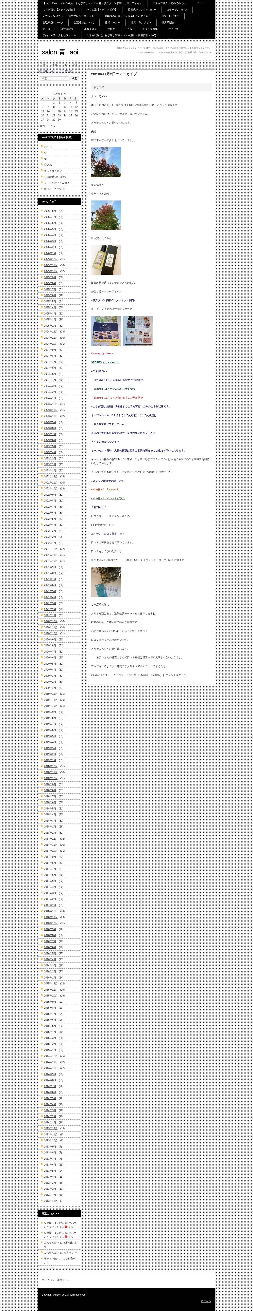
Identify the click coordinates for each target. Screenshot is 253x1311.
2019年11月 (51, 699)
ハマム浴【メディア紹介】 (102, 9)
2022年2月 (50, 536)
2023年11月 (51, 410)
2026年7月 (50, 217)
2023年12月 (51, 404)
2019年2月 (50, 754)
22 (53, 115)
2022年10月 (51, 488)
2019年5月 (50, 736)
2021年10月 (51, 561)
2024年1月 (50, 398)
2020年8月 (50, 645)
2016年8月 (50, 935)
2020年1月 (50, 687)
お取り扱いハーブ (53, 22)
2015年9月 (50, 1001)
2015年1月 (50, 1050)
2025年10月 (51, 271)
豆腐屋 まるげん (54, 1222)
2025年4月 (50, 307)
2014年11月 (51, 1062)
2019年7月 (50, 724)
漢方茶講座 (90, 29)
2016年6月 (50, 947)
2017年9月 (50, 856)
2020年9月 (50, 639)
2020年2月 (50, 681)
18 (70, 111)
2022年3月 (50, 530)
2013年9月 (50, 1146)
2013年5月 (50, 1170)
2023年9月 (50, 422)
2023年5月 (50, 446)
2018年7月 (50, 796)
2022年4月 (50, 524)
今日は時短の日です (55, 176)
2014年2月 (50, 1116)
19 (76, 111)
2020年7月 (50, 651)
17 (65, 111)
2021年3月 (50, 603)
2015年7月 (50, 1013)
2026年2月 (50, 247)
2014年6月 (50, 1092)
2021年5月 (50, 591)
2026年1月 (50, 253)
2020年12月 (51, 621)
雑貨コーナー (112, 22)
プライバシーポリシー (54, 1280)
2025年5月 (50, 301)
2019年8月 (50, 717)
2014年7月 (50, 1086)
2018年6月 (50, 802)
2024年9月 (50, 349)
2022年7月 (50, 506)
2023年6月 (50, 440)
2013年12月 (51, 1128)
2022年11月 (51, 482)
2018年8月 (50, 790)
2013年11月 (51, 1134)
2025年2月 (50, 319)
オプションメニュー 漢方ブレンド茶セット (68, 16)
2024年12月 (51, 331)
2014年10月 (51, 1068)
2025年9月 (50, 277)
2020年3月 (50, 675)
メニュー (201, 3)
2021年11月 (51, 555)
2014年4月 (50, 1104)
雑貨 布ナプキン (141, 22)
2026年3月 (50, 241)
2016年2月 (50, 971)
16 (59, 111)
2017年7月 (50, 868)
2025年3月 (50, 313)
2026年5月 (50, 229)
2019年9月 (50, 712)
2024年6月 (50, 367)
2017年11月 (51, 844)
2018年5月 (50, 808)
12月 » (51, 125)
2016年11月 (51, 917)
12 (76, 106)
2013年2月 (50, 1188)
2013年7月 (50, 1158)
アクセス (173, 29)
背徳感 (48, 164)
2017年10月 (51, 850)
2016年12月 (51, 911)
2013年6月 (50, 1164)
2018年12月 (51, 766)
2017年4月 (50, 886)
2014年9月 (50, 1074)
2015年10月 (51, 995)
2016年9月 (50, 929)
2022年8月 (50, 500)
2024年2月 (50, 391)
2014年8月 (50, 1080)
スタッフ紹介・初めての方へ (169, 3)
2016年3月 (50, 965)
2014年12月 (51, 1055)
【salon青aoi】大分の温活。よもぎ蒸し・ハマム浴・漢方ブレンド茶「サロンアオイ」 (92, 3)
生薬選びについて (84, 22)
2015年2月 (50, 1043)
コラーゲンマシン (177, 9)
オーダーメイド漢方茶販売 (58, 29)
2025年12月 (51, 259)
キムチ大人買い (53, 170)
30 (59, 119)
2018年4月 (50, 814)
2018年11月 (51, 772)
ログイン (206, 1301)
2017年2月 (50, 899)
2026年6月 (50, 222)
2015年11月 (51, 989)
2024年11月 (51, 337)
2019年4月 (50, 742)
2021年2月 (50, 609)
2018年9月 (50, 784)
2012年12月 (51, 1200)
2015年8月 (50, 1007)
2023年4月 (50, 452)
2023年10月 (51, 416)
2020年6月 (50, 657)
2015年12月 (51, 983)
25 (70, 115)
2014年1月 (50, 1122)
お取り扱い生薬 (170, 16)
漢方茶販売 (168, 22)
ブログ (111, 29)
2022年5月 (50, 518)
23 (59, 115)
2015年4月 (50, 1031)
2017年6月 (50, 874)
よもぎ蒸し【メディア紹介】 (59, 9)
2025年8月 (50, 283)
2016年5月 (50, 953)
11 (70, 106)
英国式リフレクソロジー (142, 9)
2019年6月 (50, 730)
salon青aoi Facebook (105, 489)
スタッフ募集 (150, 29)
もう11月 (99, 87)
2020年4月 (50, 669)
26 (76, 115)
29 (53, 119)
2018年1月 (50, 832)
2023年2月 (50, 464)
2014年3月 (50, 1110)
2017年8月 (50, 862)
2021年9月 (50, 567)
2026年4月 (50, 235)
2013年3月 (50, 1182)
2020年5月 (50, 663)
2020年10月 (51, 633)
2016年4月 (50, 959)
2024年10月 (51, 343)
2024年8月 (50, 355)
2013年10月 (51, 1140)
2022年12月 (51, 476)
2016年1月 (50, 977)
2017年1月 (50, 905)
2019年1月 (50, 760)
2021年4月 (50, 597)
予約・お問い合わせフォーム (59, 35)
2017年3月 (50, 893)
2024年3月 (50, 386)
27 (42, 119)
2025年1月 (50, 325)
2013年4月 (50, 1176)
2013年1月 (50, 1194)
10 (65, 106)
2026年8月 (50, 210)
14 (48, 111)
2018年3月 (50, 820)
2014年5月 (50, 1098)
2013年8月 (50, 1152)
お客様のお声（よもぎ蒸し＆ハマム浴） (128, 16)
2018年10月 (51, 778)
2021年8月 (50, 573)
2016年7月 (50, 941)
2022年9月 (50, 494)
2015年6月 (50, 1019)
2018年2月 (50, 826)
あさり (48, 146)
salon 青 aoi (53, 59)
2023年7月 (50, 434)
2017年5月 (50, 881)
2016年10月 (51, 923)
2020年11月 (51, 627)
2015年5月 (50, 1025)
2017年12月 (51, 838)
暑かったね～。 (53, 1258)
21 (48, 115)
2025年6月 (50, 295)
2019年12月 (51, 693)
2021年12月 (51, 548)
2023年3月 (50, 458)
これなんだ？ (51, 1242)
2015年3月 (50, 1037)
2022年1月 (50, 543)
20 (42, 115)
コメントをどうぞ (176, 675)
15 (53, 111)
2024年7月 (50, 361)
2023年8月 (50, 428)
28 (48, 119)
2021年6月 (50, 585)
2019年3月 (50, 748)
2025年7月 (50, 289)
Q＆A (129, 29)
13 (42, 111)
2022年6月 (50, 512)
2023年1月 (50, 470)
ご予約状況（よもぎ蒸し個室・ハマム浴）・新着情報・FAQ (121, 35)
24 (65, 115)
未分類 (132, 675)
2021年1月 (50, 615)
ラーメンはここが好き (57, 182)
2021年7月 (50, 579)
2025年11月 (51, 265)
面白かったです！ (54, 188)
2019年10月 (51, 705)
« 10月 (41, 125)
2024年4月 (50, 379)
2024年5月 (50, 373)
